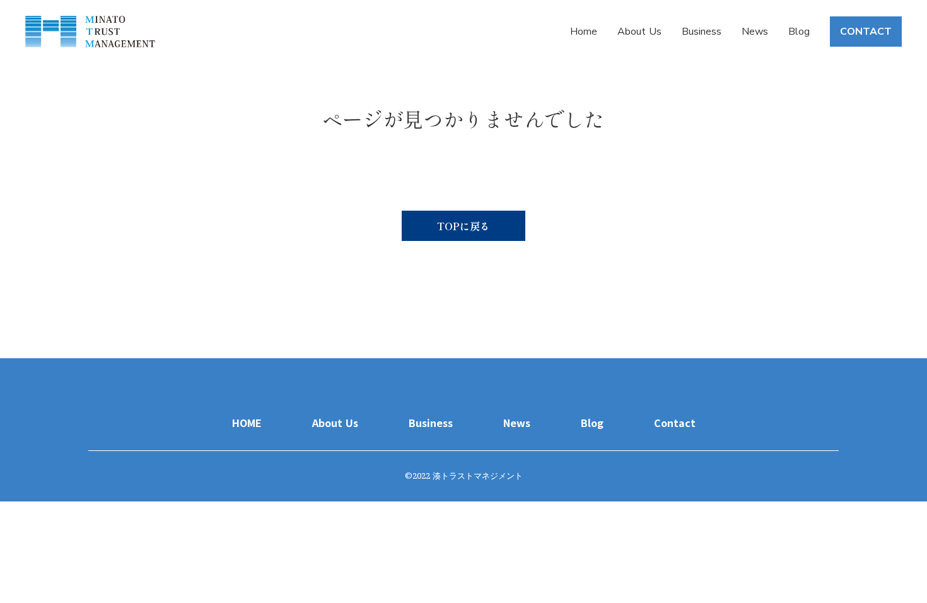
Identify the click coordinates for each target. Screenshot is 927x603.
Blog (799, 31)
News (755, 31)
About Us (639, 31)
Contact (675, 422)
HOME (247, 422)
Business (701, 31)
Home (583, 31)
